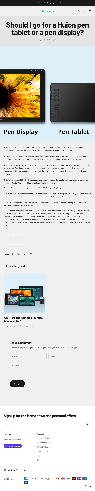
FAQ (38, 456)
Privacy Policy (53, 348)
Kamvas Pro (85, 222)
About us (40, 434)
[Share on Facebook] (12, 254)
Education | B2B (43, 438)
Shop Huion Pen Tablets (15, 244)
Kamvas (75, 222)
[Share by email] (30, 254)
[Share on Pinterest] (24, 254)
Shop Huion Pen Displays (16, 234)
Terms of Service (67, 348)
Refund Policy (42, 447)
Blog (38, 460)
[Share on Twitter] (18, 254)
